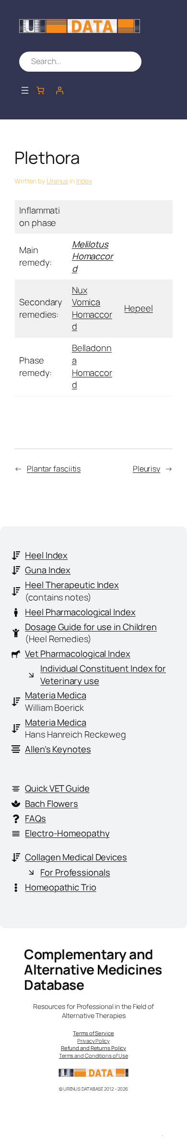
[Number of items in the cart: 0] (40, 90)
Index (84, 180)
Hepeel (138, 308)
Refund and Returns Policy (94, 1047)
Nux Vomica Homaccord (92, 308)
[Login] (59, 90)
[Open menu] (25, 90)
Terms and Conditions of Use (93, 1055)
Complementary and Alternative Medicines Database (93, 969)
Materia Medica (55, 695)
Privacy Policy (93, 1040)
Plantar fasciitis (54, 468)
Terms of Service (93, 1033)
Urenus (57, 180)
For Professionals (75, 872)
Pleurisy (146, 468)
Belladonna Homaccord (92, 366)
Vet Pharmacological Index (77, 653)
